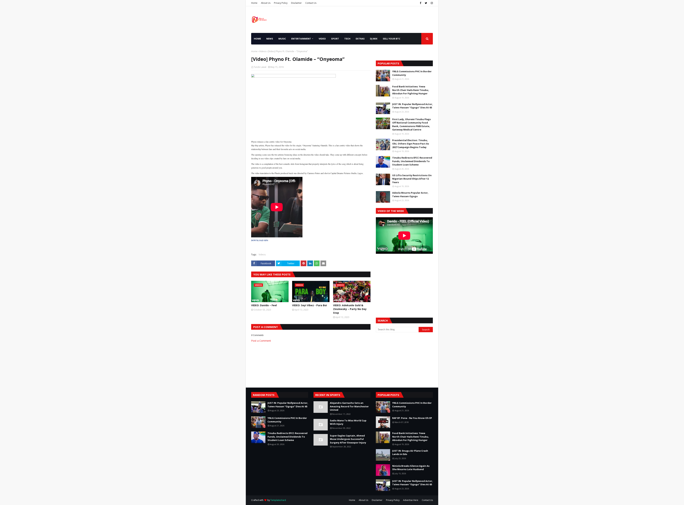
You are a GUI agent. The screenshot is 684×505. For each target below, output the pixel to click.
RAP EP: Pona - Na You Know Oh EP (412, 418)
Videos (262, 51)
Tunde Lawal (260, 67)
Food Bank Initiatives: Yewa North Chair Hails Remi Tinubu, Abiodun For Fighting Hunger (410, 90)
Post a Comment (261, 340)
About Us (265, 2)
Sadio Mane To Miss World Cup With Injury (348, 422)
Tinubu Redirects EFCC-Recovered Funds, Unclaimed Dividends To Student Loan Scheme (412, 161)
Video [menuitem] (322, 38)
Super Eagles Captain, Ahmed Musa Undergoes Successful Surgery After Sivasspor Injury (348, 439)
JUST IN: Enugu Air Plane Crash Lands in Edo (410, 452)
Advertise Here (410, 500)
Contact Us (310, 2)
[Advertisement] (404, 281)
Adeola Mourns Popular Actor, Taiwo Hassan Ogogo (410, 194)
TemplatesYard (278, 500)
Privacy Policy (280, 2)
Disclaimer (296, 2)
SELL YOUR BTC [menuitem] (391, 38)
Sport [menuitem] (335, 38)
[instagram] (431, 3)
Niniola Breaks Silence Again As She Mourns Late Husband (410, 467)
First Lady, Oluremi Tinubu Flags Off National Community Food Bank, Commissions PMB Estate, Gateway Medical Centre (411, 124)
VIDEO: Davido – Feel (264, 305)
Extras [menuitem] (360, 38)
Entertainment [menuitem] (301, 38)
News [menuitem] (269, 38)
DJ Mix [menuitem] (373, 38)
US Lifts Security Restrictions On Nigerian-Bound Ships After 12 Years (412, 179)
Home (254, 2)
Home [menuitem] (257, 38)
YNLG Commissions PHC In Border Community (412, 73)
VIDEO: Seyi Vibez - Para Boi (309, 305)
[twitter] (426, 3)
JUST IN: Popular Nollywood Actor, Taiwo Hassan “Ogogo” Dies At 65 (412, 105)
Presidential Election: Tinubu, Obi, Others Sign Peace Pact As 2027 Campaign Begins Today (410, 144)
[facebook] (420, 3)
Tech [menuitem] (347, 38)
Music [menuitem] (282, 38)
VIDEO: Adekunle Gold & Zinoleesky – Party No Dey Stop (350, 309)
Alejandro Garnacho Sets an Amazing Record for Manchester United (349, 406)
